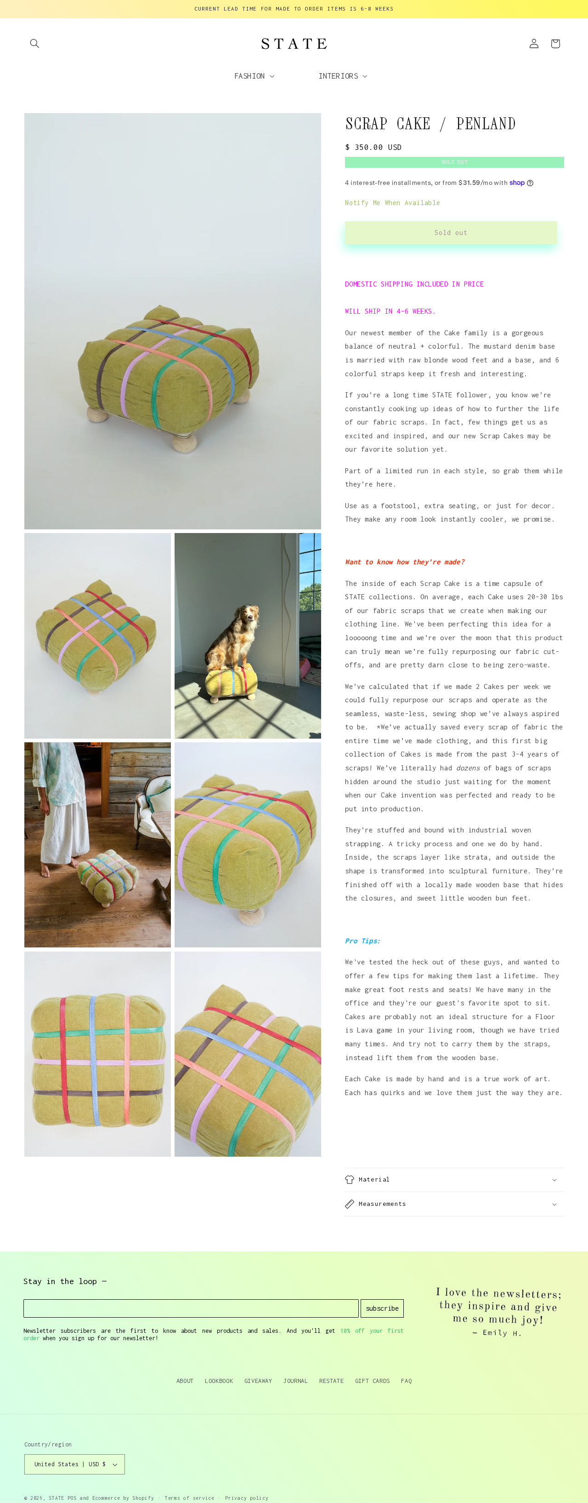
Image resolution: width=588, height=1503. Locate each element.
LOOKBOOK (219, 1380)
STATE (56, 1498)
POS (72, 1498)
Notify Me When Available (392, 203)
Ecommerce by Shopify (123, 1498)
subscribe (382, 1308)
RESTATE (331, 1380)
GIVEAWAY (258, 1380)
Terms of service (190, 1498)
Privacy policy (246, 1498)
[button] (34, 43)
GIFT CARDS (372, 1380)
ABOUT (185, 1380)
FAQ (406, 1380)
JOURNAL (295, 1380)
